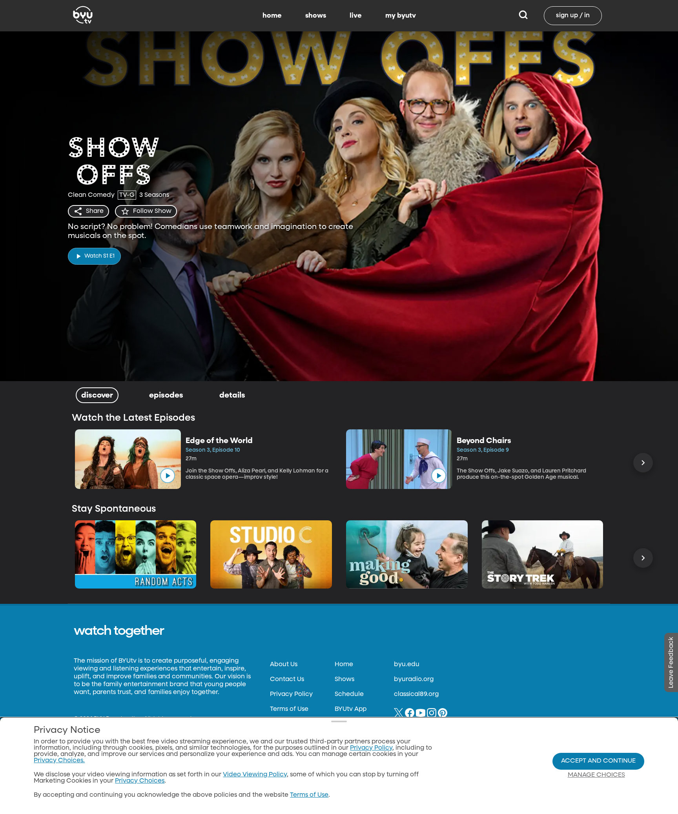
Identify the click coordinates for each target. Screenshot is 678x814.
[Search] (523, 15)
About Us (283, 664)
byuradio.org (414, 679)
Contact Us (287, 679)
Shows (344, 679)
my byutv (400, 15)
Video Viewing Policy (255, 775)
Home (344, 664)
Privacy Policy (291, 694)
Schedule (349, 694)
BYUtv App (350, 709)
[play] (167, 475)
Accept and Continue (598, 761)
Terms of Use (289, 709)
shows (315, 15)
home (272, 15)
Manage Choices (596, 775)
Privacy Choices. (59, 761)
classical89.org (416, 694)
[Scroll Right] (643, 462)
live (356, 15)
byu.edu (406, 664)
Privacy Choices (139, 781)
